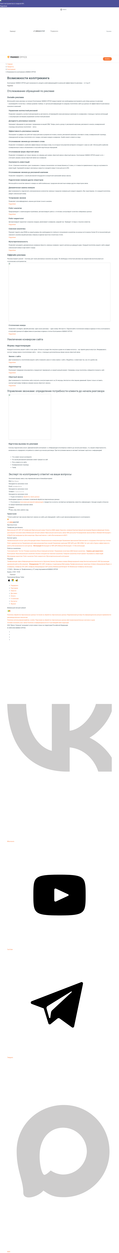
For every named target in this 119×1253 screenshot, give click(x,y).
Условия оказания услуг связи (17, 622)
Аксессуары (88, 567)
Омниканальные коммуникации (51, 540)
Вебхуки (61, 546)
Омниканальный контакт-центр (17, 540)
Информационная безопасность (33, 561)
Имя (10, 481)
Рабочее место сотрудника (88, 540)
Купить (107, 59)
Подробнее (3, 6)
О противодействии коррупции (59, 622)
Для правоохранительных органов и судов (81, 620)
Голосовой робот (13, 551)
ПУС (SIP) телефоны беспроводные (33, 567)
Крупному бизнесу (50, 561)
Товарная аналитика (70, 553)
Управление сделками (60, 543)
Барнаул (13, 31)
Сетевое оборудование (98, 564)
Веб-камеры (66, 564)
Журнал (13, 604)
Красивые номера (62, 561)
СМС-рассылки (71, 533)
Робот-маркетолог (40, 556)
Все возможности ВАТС (59, 535)
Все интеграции (80, 546)
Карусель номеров (66, 530)
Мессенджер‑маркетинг (15, 556)
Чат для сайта (89, 543)
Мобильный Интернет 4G (61, 567)
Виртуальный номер (38, 530)
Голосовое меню (20, 533)
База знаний (48, 543)
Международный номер (76, 561)
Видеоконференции (98, 530)
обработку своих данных (31, 497)
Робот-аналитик (28, 556)
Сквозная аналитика (56, 553)
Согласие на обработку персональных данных (51, 615)
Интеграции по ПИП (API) (50, 546)
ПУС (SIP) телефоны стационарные (50, 564)
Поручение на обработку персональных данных (51, 620)
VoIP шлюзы (49, 567)
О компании (15, 598)
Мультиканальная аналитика (26, 553)
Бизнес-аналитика (79, 551)
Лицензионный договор (74, 615)
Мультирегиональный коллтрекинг (57, 556)
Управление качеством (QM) (64, 551)
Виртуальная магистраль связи (55, 533)
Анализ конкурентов (42, 553)
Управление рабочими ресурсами (33, 543)
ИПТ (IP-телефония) (25, 530)
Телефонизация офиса (14, 561)
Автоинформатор (19, 535)
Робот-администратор (14, 543)
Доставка (14, 593)
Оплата (13, 596)
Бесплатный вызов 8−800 (92, 561)
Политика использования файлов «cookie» (21, 620)
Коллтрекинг (11, 553)
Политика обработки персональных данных (21, 615)
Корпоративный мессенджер (82, 530)
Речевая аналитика (30, 551)
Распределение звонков (84, 533)
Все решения (24, 564)
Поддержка (54, 31)
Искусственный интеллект (46, 551)
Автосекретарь (30, 535)
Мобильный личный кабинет (35, 533)
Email (10, 486)
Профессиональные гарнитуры (80, 564)
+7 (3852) (39, 31)
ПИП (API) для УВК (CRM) (76, 543)
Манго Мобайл (97, 533)
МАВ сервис (56, 530)
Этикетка (48, 530)
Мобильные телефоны (77, 567)
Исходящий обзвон (34, 540)
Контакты (14, 601)
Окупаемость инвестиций (95, 553)
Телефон (11, 491)
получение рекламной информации (31, 502)
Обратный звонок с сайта (43, 535)
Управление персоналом (70, 540)
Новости (13, 591)
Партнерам (14, 588)
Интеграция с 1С (69, 546)
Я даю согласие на (25, 497)
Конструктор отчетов (104, 540)
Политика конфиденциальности (37, 622)
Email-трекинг (82, 553)
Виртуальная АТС (13, 530)
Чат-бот (21, 551)
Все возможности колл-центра (22, 546)
